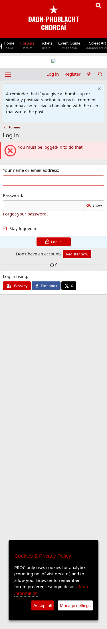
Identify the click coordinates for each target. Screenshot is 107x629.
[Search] (100, 74)
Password (12, 195)
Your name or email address (30, 170)
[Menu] (8, 74)
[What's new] (88, 74)
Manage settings (75, 605)
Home (9, 45)
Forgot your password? (26, 214)
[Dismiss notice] (98, 89)
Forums (27, 45)
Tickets (46, 45)
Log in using (15, 276)
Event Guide (69, 45)
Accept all (42, 605)
